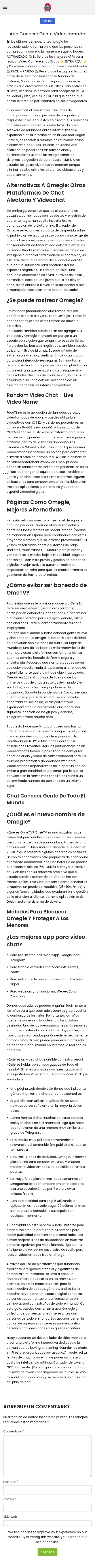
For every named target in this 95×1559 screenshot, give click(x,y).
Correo (10, 1499)
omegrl (22, 697)
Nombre (10, 1481)
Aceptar (47, 1551)
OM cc (47, 21)
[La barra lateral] (5, 473)
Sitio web (10, 1516)
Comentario (14, 1431)
